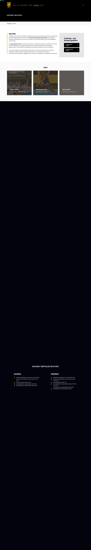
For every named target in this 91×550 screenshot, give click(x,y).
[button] (71, 45)
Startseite (9, 23)
